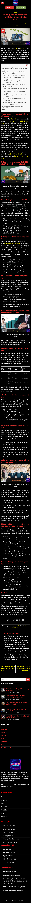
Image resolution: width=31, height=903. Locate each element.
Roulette (4, 741)
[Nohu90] (15, 3)
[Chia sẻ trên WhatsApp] (8, 620)
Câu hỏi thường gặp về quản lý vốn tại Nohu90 (13, 107)
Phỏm (15, 12)
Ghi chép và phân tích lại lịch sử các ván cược (16, 95)
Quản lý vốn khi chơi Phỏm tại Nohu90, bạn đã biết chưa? (15, 696)
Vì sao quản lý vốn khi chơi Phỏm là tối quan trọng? (15, 69)
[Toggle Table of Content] (26, 65)
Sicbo (3, 745)
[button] (2, 3)
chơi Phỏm (14, 119)
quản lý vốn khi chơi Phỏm (12, 243)
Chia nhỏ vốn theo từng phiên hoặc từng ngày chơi (16, 81)
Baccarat (4, 729)
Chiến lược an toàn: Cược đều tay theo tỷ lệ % (16, 92)
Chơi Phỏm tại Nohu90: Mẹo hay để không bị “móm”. (17, 716)
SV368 (19, 784)
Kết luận (5, 110)
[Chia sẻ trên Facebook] (11, 620)
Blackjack (4, 732)
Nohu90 (22, 48)
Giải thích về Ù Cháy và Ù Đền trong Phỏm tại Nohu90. (23, 668)
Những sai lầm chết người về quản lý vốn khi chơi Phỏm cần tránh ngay (15, 103)
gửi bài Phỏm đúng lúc (16, 154)
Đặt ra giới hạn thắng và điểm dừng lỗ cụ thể (16, 78)
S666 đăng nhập (7, 786)
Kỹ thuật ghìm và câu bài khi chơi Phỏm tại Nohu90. (16, 710)
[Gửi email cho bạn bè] (17, 620)
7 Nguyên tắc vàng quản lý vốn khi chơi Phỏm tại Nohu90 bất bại (14, 73)
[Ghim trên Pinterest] (20, 620)
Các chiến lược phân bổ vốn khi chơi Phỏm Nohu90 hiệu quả (15, 85)
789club (13, 784)
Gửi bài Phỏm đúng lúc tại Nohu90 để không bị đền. (8, 668)
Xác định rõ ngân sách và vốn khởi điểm (16, 75)
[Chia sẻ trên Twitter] (14, 620)
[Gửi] (28, 679)
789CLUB (26, 784)
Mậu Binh (4, 735)
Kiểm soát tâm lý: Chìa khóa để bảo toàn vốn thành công (14, 99)
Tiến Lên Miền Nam (7, 748)
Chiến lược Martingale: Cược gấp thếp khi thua (16, 88)
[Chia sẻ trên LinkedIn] (23, 620)
